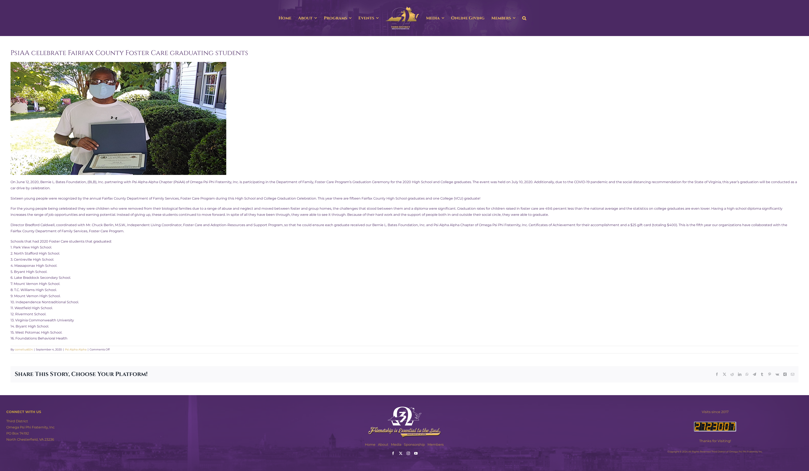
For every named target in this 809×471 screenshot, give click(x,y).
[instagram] (408, 453)
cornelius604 (24, 349)
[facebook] (393, 453)
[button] (542, 18)
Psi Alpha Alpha (76, 349)
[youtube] (416, 453)
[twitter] (400, 453)
